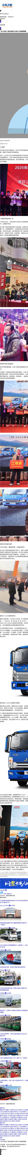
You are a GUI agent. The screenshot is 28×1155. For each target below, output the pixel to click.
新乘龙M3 (6, 1117)
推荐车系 (2, 1108)
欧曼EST (8, 1110)
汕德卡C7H (21, 1110)
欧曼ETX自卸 (17, 1119)
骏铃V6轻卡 (13, 1115)
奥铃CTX (13, 1113)
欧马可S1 (23, 1113)
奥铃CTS (6, 1115)
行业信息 (2, 1139)
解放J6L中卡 (20, 1115)
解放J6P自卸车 (9, 1119)
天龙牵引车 (6, 1111)
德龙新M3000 (7, 1121)
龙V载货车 (19, 1117)
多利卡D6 (7, 1113)
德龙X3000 (14, 1110)
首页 (1, 1138)
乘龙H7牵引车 (14, 1111)
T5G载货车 (13, 1117)
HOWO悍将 (22, 1111)
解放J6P (2, 1110)
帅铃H (18, 1113)
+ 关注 (2, 147)
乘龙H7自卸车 (16, 1121)
